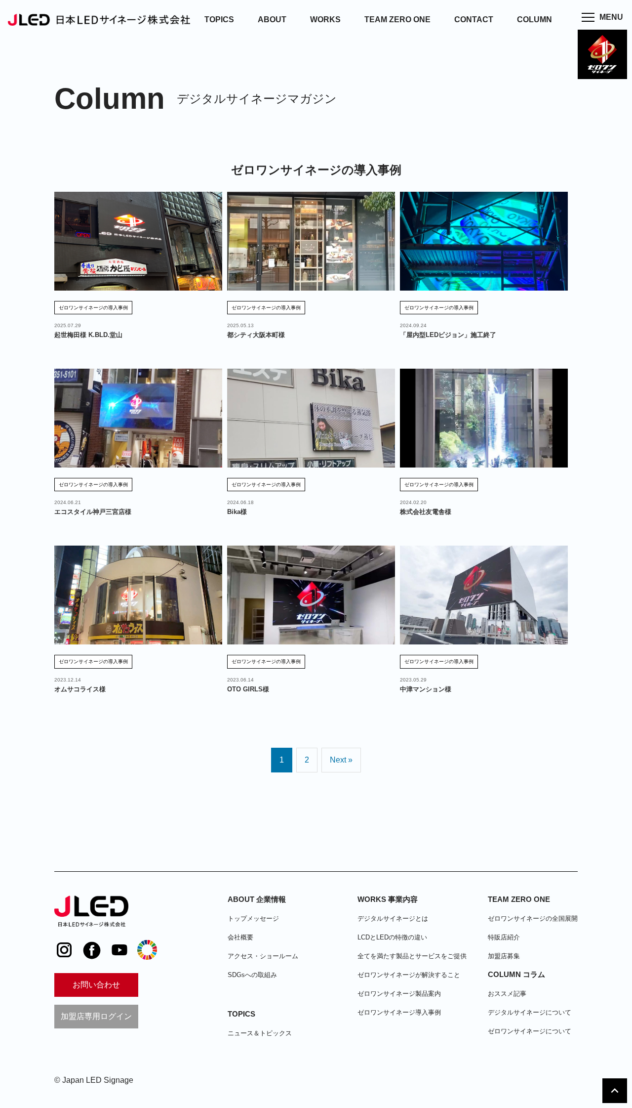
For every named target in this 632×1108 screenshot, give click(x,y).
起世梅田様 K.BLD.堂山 (88, 335)
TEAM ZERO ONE (397, 19)
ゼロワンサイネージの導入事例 (93, 307)
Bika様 (237, 511)
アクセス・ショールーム (263, 956)
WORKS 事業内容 (387, 899)
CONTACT (473, 19)
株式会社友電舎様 (425, 511)
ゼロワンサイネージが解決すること (408, 975)
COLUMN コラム (516, 974)
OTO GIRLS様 (248, 689)
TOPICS (219, 19)
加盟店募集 (504, 956)
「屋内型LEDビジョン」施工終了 (448, 335)
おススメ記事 (507, 993)
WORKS (325, 19)
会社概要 (240, 937)
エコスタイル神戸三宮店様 (92, 511)
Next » (341, 760)
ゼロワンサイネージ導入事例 (399, 1012)
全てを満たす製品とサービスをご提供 (412, 956)
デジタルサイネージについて (529, 1012)
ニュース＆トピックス (260, 1033)
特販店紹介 (504, 937)
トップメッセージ (253, 918)
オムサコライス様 (80, 689)
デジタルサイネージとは (392, 918)
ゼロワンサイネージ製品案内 (399, 993)
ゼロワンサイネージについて (529, 1031)
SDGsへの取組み (252, 975)
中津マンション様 (425, 689)
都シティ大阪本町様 (256, 335)
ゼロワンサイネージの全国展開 (533, 918)
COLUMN (534, 19)
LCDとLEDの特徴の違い (392, 937)
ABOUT (272, 19)
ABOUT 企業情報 (257, 899)
